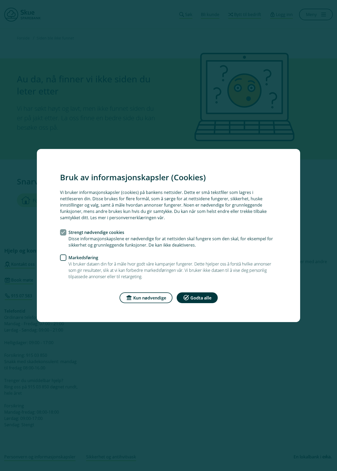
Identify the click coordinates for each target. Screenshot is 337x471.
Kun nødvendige (149, 298)
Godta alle (200, 298)
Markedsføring (83, 257)
